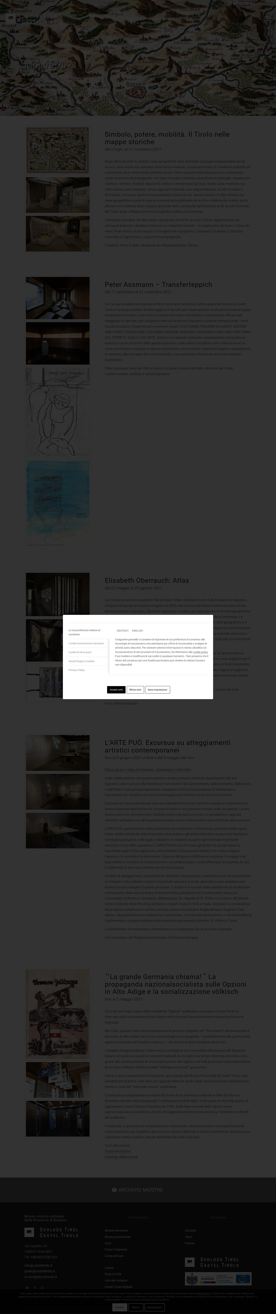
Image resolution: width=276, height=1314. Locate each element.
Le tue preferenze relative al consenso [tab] (84, 632)
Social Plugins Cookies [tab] (81, 661)
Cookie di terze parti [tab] (80, 652)
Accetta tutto (116, 689)
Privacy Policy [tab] (77, 670)
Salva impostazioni (157, 689)
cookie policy (200, 652)
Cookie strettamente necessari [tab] (86, 643)
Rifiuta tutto (135, 689)
